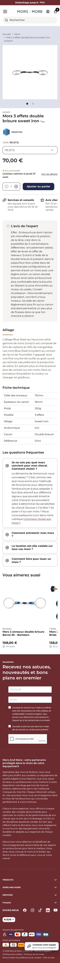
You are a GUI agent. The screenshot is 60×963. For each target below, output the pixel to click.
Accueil (7, 34)
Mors (17, 34)
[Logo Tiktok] (40, 910)
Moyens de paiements (13, 930)
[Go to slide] (27, 104)
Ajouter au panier (38, 186)
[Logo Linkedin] (48, 910)
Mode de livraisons (11, 940)
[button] (30, 903)
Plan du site (48, 957)
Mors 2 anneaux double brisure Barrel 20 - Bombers (23, 633)
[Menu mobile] (9, 11)
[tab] (30, 493)
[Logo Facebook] (25, 910)
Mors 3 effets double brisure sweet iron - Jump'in (27, 39)
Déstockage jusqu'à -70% (30, 2)
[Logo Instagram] (32, 910)
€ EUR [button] (8, 919)
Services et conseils (21, 200)
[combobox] (30, 20)
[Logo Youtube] (55, 910)
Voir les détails (49, 174)
